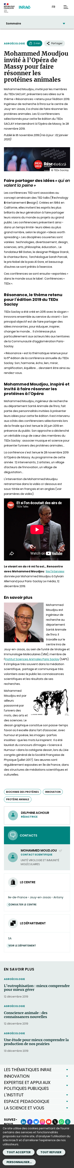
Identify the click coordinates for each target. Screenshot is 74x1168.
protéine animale (17, 799)
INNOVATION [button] (16, 1076)
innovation (53, 792)
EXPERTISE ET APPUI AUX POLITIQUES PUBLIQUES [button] (27, 1085)
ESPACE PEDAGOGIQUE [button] (26, 1101)
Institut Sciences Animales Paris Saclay (32, 659)
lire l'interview (55, 571)
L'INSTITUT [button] (14, 1095)
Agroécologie (14, 43)
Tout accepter (19, 1152)
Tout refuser (50, 1152)
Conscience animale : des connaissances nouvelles (25, 1015)
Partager (57, 43)
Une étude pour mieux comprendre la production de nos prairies (36, 1042)
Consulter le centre (22, 904)
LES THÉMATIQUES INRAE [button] (28, 1070)
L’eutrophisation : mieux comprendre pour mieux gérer (37, 988)
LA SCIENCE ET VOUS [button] (24, 1108)
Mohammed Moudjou (39, 850)
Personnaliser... (19, 1162)
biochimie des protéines (22, 792)
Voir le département (22, 945)
